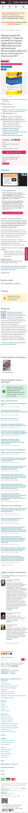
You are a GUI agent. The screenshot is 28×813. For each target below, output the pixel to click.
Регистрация (23, 8)
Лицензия (5, 99)
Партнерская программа (7, 767)
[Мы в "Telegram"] (8, 810)
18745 (3, 572)
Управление (16, 128)
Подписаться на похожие (11, 64)
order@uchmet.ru (5, 673)
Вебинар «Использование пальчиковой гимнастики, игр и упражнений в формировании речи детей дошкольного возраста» (14, 510)
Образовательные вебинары (7, 691)
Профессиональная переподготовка (9, 685)
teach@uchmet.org (5, 670)
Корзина (9, 8)
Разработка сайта (4, 793)
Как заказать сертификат (7, 719)
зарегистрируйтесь (12, 299)
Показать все (18, 126)
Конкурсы (3, 738)
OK (23, 659)
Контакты (3, 702)
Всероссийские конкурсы (7, 742)
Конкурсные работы (5, 744)
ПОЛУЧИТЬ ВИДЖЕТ (6, 66)
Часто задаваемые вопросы (7, 697)
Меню (2, 8)
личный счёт (20, 201)
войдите (16, 297)
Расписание (3, 682)
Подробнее (21, 18)
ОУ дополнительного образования (9, 725)
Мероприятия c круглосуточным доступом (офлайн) (13, 695)
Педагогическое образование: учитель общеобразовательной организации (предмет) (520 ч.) (14, 412)
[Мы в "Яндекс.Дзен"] (10, 810)
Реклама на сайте (5, 710)
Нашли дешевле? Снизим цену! (10, 144)
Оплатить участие (14, 152)
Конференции (4, 689)
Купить (6, 163)
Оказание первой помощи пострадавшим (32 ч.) (13, 452)
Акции (2, 770)
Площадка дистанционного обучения (9, 727)
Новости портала (5, 751)
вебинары (9, 104)
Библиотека (4, 714)
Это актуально (4, 757)
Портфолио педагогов (6, 729)
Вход (16, 8)
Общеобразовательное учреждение (9, 723)
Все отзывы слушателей (12, 643)
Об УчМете (4, 701)
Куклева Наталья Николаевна (15, 135)
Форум (3, 760)
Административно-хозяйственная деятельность (15, 131)
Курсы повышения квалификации (8, 687)
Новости (3, 747)
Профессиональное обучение (8, 693)
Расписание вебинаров (7, 564)
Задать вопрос (26, 254)
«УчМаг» (9, 194)
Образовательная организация (10, 130)
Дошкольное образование (7, 718)
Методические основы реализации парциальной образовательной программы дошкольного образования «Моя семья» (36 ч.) (13, 467)
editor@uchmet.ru (5, 672)
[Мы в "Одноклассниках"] (5, 810)
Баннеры (3, 708)
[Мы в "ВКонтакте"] (3, 810)
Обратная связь (4, 706)
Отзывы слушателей (5, 684)
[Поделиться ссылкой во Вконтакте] (2, 69)
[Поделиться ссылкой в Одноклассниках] (5, 69)
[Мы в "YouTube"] (12, 810)
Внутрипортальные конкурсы (7, 740)
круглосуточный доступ (21, 109)
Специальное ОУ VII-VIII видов (8, 731)
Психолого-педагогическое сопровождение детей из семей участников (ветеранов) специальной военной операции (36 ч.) (13, 459)
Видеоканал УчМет (5, 716)
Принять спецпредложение (13, 213)
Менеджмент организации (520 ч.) (9, 418)
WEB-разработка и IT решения (9, 764)
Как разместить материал (7, 721)
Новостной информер (6, 753)
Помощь (3, 735)
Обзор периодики (5, 755)
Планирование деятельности (10, 133)
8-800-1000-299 (20, 2)
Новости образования (6, 749)
